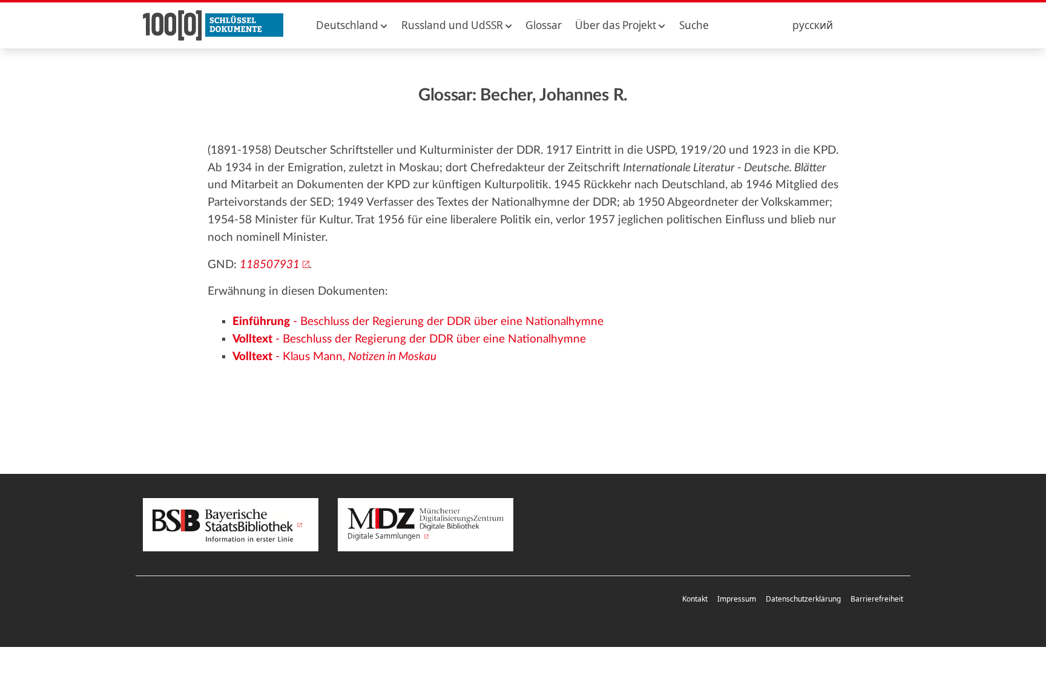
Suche (694, 25)
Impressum (736, 599)
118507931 (270, 265)
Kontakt (695, 599)
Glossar (543, 25)
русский (812, 25)
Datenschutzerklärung (803, 599)
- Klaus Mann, (334, 357)
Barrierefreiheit (876, 599)
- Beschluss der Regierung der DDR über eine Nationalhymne (418, 321)
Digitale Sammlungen (384, 536)
